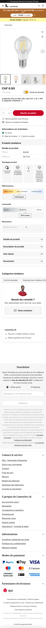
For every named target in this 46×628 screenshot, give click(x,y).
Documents (8, 261)
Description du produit (13, 246)
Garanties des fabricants (13, 485)
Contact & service (12, 455)
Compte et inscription (11, 489)
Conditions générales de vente (15, 539)
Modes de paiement (11, 480)
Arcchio (26, 152)
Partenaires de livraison (16, 583)
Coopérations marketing (13, 510)
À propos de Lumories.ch (16, 496)
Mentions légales (9, 547)
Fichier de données (36, 92)
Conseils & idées (21, 526)
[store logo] (13, 5)
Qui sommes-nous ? (10, 502)
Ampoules (8, 25)
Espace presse (8, 522)
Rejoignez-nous (9, 518)
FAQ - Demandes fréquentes (14, 460)
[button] (5, 79)
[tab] (23, 472)
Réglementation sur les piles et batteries (23, 606)
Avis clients (8, 254)
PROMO (21, 15)
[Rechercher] (39, 5)
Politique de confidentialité (23, 440)
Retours (5, 476)
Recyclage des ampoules (23, 610)
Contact (5, 468)
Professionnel (8, 514)
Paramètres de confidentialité (16, 599)
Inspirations (7, 526)
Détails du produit (11, 239)
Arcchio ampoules (11, 280)
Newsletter (7, 506)
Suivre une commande (12, 464)
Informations (10, 534)
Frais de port (7, 472)
